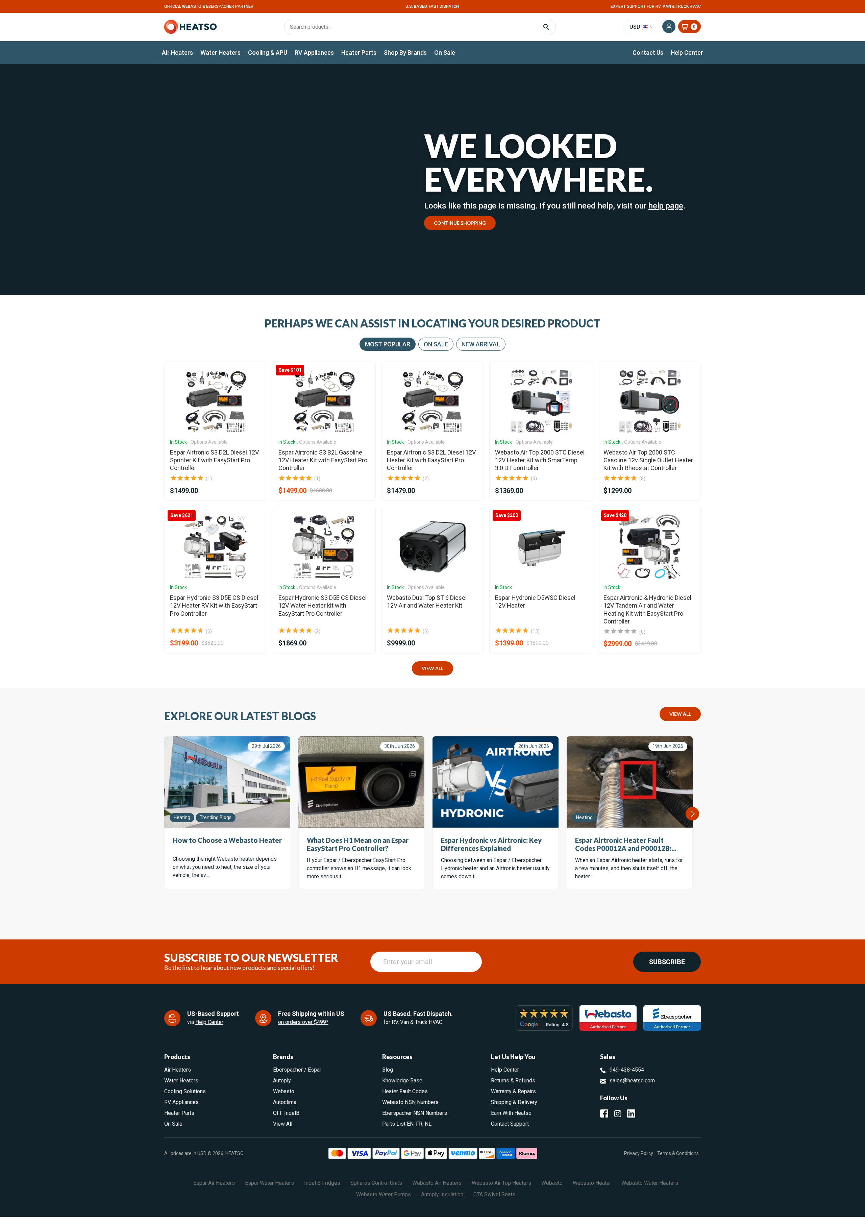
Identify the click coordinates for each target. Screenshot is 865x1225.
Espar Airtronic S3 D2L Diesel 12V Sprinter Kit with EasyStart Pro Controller (214, 460)
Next (692, 813)
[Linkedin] (631, 1113)
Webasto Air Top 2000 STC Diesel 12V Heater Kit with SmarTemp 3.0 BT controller (540, 460)
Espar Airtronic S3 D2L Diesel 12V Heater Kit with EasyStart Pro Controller (431, 460)
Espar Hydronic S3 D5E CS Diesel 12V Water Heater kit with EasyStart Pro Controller (322, 605)
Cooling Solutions (185, 1091)
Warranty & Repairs (513, 1091)
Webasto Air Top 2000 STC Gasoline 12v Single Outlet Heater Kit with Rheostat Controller (648, 460)
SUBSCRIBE (667, 962)
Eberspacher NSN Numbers (414, 1113)
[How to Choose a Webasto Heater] (227, 782)
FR (419, 1124)
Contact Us (648, 52)
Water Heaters (220, 52)
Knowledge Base (402, 1080)
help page (665, 206)
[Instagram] (618, 1113)
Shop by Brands (405, 52)
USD (635, 27)
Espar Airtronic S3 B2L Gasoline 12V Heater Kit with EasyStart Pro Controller (322, 460)
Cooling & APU (267, 52)
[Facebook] (604, 1113)
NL (428, 1124)
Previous (164, 813)
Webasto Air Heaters (437, 1183)
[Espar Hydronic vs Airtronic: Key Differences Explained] (495, 782)
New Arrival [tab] (481, 344)
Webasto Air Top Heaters (501, 1183)
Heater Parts (358, 52)
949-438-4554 (627, 1070)
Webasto (283, 1091)
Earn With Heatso (511, 1113)
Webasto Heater (592, 1183)
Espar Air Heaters (214, 1183)
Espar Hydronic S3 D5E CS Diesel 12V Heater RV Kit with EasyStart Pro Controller (214, 605)
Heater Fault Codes (405, 1091)
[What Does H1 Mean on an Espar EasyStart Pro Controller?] (361, 782)
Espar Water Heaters (269, 1183)
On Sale (444, 52)
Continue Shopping (460, 223)
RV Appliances (314, 52)
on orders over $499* (303, 1022)
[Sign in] (668, 26)
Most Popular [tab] (387, 344)
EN (410, 1124)
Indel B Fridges (322, 1183)
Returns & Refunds (513, 1080)
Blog (387, 1070)
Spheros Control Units (376, 1183)
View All (432, 668)
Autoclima (284, 1102)
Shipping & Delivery (514, 1102)
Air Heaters (177, 52)
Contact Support (510, 1124)
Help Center (687, 52)
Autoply (282, 1080)
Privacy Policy (638, 1153)
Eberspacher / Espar (297, 1070)
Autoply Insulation (442, 1194)
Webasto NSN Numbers (410, 1102)
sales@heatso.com (632, 1080)
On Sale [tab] (436, 344)
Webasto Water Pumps (383, 1194)
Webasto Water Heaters (649, 1183)
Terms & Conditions (678, 1153)
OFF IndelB (286, 1113)
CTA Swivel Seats (494, 1194)
